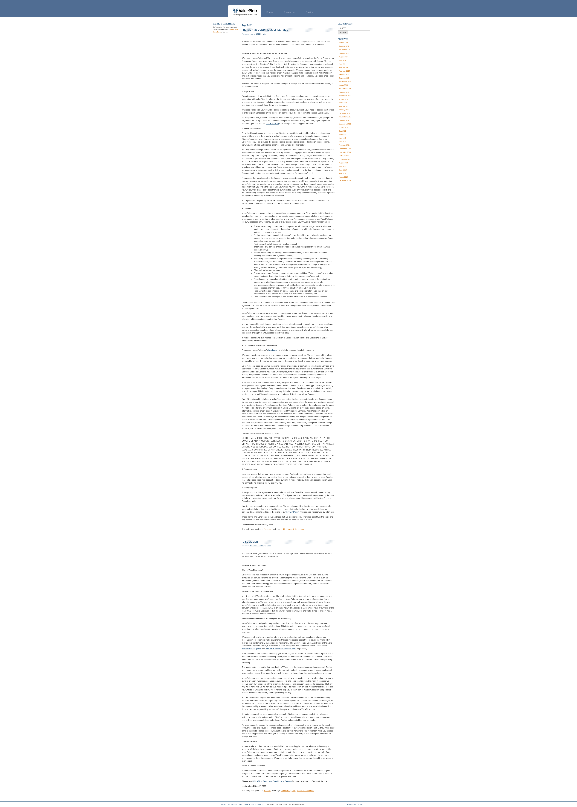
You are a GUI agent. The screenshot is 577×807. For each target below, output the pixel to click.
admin (265, 34)
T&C (283, 529)
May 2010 (342, 173)
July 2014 (342, 60)
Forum (269, 12)
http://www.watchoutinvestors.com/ (281, 649)
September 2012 (345, 96)
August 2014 (343, 57)
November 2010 (345, 152)
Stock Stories (249, 804)
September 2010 (345, 159)
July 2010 (342, 166)
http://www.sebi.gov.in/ (251, 649)
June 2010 (343, 170)
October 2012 (344, 92)
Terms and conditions (355, 804)
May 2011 (342, 138)
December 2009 (345, 180)
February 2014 (344, 71)
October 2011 (344, 120)
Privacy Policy (292, 512)
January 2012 (344, 110)
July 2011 (342, 131)
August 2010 (343, 163)
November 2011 (345, 117)
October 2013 (344, 78)
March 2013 (343, 85)
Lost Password (272, 123)
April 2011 (342, 142)
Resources (289, 12)
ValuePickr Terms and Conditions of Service (272, 781)
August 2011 (343, 127)
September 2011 (345, 124)
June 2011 (343, 134)
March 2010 (343, 177)
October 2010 (344, 156)
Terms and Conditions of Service (265, 30)
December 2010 (345, 149)
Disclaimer (272, 350)
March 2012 (343, 106)
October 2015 (344, 53)
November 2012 (345, 88)
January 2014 (344, 74)
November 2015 (345, 50)
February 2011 (344, 145)
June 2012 (343, 103)
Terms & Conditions (295, 529)
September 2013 (345, 81)
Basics (309, 12)
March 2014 (343, 67)
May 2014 (342, 64)
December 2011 (345, 113)
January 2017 (344, 46)
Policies (267, 529)
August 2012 (343, 99)
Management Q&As (235, 804)
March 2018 (343, 43)
